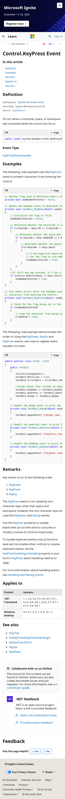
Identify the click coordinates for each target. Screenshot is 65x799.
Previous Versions (31, 779)
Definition (10, 68)
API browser (18, 43)
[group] (32, 139)
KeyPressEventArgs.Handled (20, 553)
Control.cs (18, 110)
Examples (10, 72)
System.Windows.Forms (31, 102)
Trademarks (9, 794)
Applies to (10, 81)
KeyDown (32, 336)
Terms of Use (44, 789)
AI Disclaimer (10, 779)
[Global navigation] (3, 36)
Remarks (10, 77)
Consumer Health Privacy (17, 789)
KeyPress (56, 172)
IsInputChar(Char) (20, 642)
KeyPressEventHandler (17, 155)
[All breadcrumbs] (5, 44)
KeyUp (44, 336)
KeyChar (18, 523)
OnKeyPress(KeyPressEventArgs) (29, 638)
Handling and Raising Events (26, 575)
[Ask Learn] (44, 44)
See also (9, 85)
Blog (47, 779)
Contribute (9, 784)
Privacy (22, 784)
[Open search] (49, 36)
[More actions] (59, 44)
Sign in (58, 36)
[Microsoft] (32, 36)
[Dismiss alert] (59, 5)
